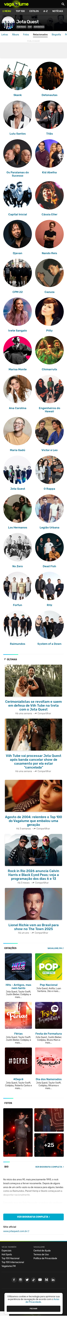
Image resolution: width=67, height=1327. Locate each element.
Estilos (34, 11)
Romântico (39, 27)
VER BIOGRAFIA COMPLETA (48, 1167)
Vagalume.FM (54, 948)
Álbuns (15, 34)
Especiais (6, 1250)
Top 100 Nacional (10, 1258)
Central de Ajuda (42, 1250)
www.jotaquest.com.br (15, 1231)
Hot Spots (7, 1254)
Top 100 (20, 11)
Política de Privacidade (45, 1258)
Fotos (26, 34)
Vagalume (16, 4)
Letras (4, 34)
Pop (30, 27)
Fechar (33, 1309)
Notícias (57, 11)
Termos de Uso (41, 1254)
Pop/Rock (21, 27)
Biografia (56, 34)
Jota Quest (27, 21)
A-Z (45, 11)
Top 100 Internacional (13, 1262)
